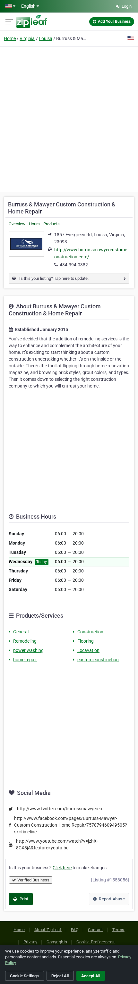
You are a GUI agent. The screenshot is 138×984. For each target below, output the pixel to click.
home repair (25, 659)
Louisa (45, 38)
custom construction (98, 659)
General (21, 631)
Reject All (60, 975)
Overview (17, 223)
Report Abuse (111, 898)
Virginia (27, 38)
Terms (118, 929)
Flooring (85, 641)
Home (10, 38)
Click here (62, 867)
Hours (34, 223)
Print (23, 898)
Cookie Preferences (95, 941)
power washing (28, 650)
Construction (90, 631)
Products (51, 223)
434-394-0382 (74, 264)
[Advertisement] (69, 118)
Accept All (90, 975)
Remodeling (25, 641)
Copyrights (57, 941)
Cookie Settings (24, 975)
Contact (95, 929)
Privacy (30, 941)
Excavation (88, 650)
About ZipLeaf (48, 929)
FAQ (75, 929)
